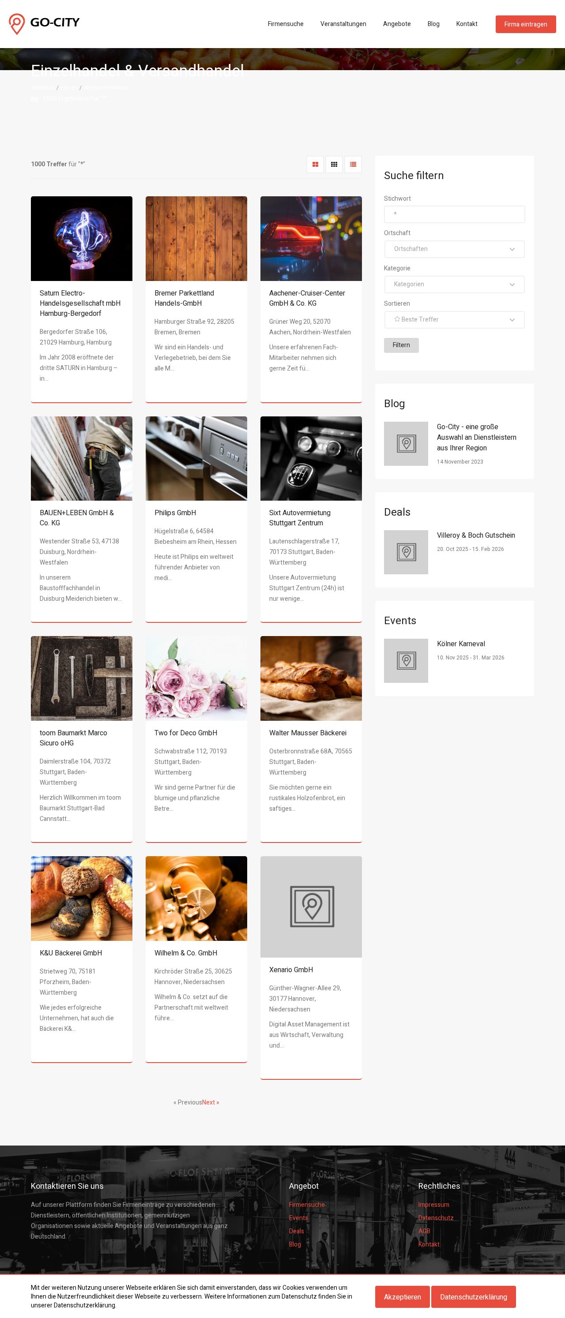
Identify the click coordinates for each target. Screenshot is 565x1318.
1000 (50, 98)
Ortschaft (397, 233)
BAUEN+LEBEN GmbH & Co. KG (77, 518)
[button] (454, 249)
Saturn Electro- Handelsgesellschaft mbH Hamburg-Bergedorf (80, 303)
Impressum (433, 1204)
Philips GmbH (175, 513)
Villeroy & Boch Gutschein (476, 535)
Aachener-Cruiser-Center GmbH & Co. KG (307, 298)
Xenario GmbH (291, 970)
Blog (434, 24)
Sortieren (397, 303)
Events (298, 1218)
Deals (296, 1231)
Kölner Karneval (461, 644)
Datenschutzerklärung (473, 1297)
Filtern (401, 345)
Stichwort (397, 198)
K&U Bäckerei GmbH (71, 953)
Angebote (397, 24)
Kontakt (467, 24)
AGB (424, 1231)
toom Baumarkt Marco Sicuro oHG (73, 738)
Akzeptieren (402, 1297)
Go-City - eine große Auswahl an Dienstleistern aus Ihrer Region (476, 437)
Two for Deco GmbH (185, 733)
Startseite (43, 88)
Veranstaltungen (343, 24)
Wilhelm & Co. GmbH (185, 953)
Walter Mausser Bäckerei (308, 733)
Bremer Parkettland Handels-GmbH (184, 298)
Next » (210, 1102)
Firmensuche (286, 24)
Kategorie (397, 268)
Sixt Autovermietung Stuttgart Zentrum (300, 518)
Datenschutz (436, 1218)
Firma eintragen (526, 24)
